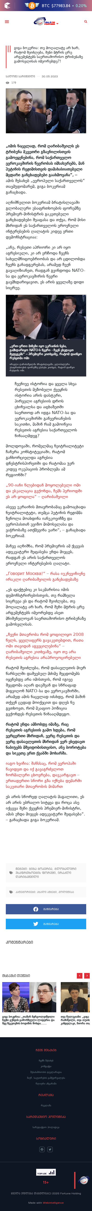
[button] (7, 21)
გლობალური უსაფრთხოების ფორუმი (46, 871)
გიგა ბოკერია (40, 869)
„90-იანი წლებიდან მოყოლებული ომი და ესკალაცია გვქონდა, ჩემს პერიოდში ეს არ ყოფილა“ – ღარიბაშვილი (44, 490)
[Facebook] (42, 1149)
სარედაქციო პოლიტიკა (46, 1127)
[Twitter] (50, 1149)
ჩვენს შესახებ (46, 1060)
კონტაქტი (46, 1066)
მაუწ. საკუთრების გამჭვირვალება (46, 1077)
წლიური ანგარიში (46, 1083)
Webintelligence (53, 1202)
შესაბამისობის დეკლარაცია (46, 1072)
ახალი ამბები (47, 892)
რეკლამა (46, 1105)
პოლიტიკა (66, 892)
